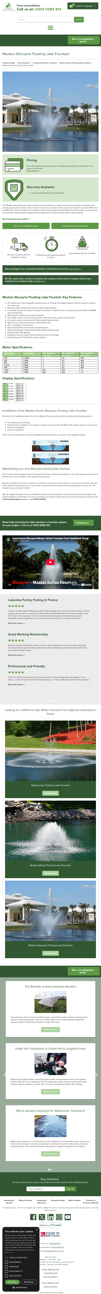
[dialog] (20, 1259)
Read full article (50, 1029)
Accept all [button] (12, 1282)
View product (50, 793)
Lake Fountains (24, 63)
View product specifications (75, 225)
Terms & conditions (50, 1277)
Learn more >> (33, 170)
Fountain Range (8, 63)
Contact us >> (39, 281)
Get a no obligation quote (26, 225)
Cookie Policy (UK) (50, 1273)
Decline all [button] (29, 1282)
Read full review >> (16, 618)
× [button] (37, 1230)
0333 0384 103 (48, 9)
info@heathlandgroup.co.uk (53, 1251)
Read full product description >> (16, 219)
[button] (82, 5)
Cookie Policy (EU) (50, 1286)
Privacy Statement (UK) (50, 1269)
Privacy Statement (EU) (50, 1283)
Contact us (82, 523)
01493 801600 (54, 1243)
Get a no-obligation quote (83, 40)
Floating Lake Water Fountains (45, 63)
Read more (9, 1252)
